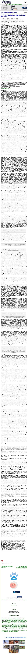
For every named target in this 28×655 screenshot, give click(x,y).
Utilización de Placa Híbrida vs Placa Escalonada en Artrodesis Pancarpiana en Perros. (13, 618)
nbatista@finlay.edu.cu (6, 80)
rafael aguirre (5, 630)
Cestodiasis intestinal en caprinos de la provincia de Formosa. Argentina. (14, 631)
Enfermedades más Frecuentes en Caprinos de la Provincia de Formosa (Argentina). (14, 628)
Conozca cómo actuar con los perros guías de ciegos (14, 599)
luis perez (4, 618)
